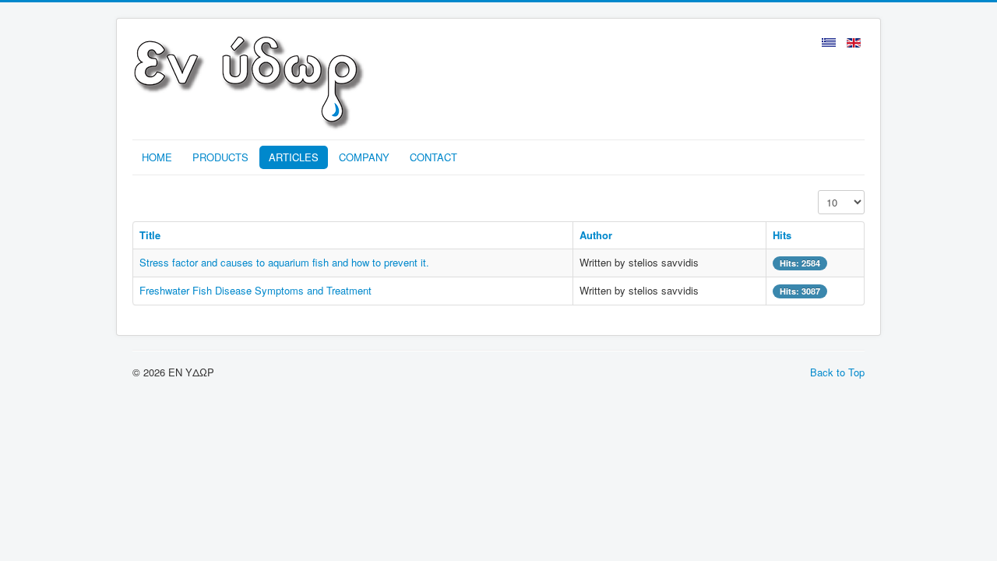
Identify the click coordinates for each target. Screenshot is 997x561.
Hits (782, 235)
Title (149, 235)
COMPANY (364, 157)
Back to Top (837, 372)
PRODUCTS (220, 157)
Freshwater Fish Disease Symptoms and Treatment (255, 290)
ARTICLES (294, 157)
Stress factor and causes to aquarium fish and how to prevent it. (284, 262)
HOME (157, 157)
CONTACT (433, 157)
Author (596, 235)
